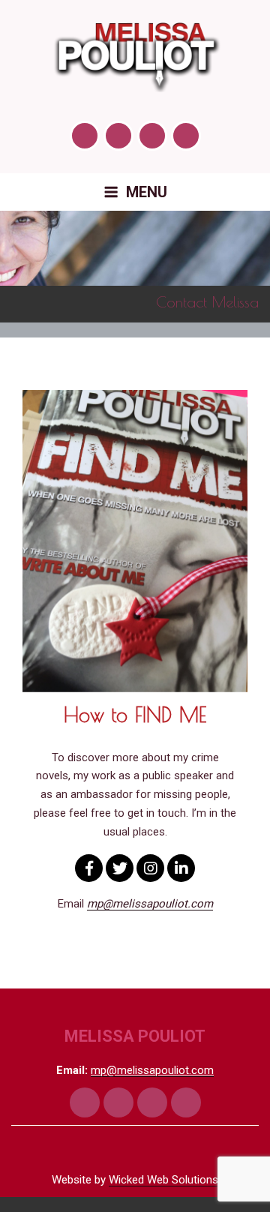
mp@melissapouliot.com (152, 1070)
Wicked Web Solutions (163, 1179)
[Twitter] (120, 868)
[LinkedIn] (181, 868)
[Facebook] (89, 868)
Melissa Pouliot (135, 1036)
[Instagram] (150, 868)
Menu (146, 192)
